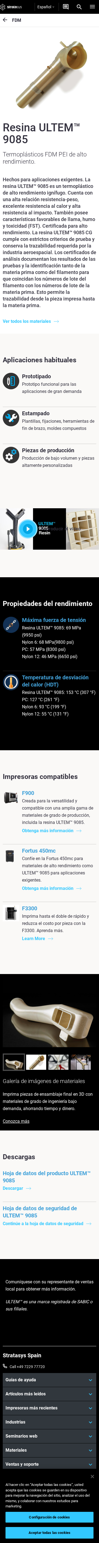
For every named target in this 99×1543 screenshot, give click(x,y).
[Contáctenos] (66, 7)
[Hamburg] (92, 7)
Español (44, 7)
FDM (16, 20)
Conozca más (16, 1121)
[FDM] (7, 20)
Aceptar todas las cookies (49, 1533)
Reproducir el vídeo (61, 528)
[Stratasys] (11, 6)
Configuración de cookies (49, 1517)
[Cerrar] (92, 1476)
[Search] (79, 7)
